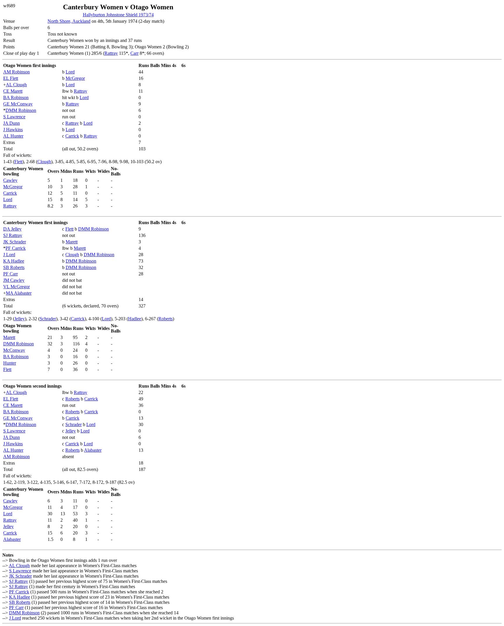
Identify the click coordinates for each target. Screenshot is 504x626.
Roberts (165, 318)
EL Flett (10, 78)
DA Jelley (12, 228)
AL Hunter (13, 135)
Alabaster (93, 450)
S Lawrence (14, 116)
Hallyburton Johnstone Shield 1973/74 (118, 14)
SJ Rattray (12, 235)
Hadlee (134, 318)
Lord (70, 71)
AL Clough (16, 84)
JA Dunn (11, 123)
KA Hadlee (13, 261)
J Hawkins (13, 129)
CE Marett (12, 91)
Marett (72, 241)
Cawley (10, 180)
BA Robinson (16, 97)
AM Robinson (16, 71)
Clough (44, 161)
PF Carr (10, 273)
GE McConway (18, 103)
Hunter (9, 363)
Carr (134, 53)
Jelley (19, 318)
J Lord (9, 254)
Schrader (48, 318)
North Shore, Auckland (69, 21)
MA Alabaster (19, 293)
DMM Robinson (21, 110)
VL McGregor (16, 286)
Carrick (72, 135)
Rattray (111, 53)
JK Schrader (14, 241)
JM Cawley (13, 280)
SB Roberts (13, 267)
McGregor (75, 78)
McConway (14, 350)
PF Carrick (16, 248)
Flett (18, 161)
